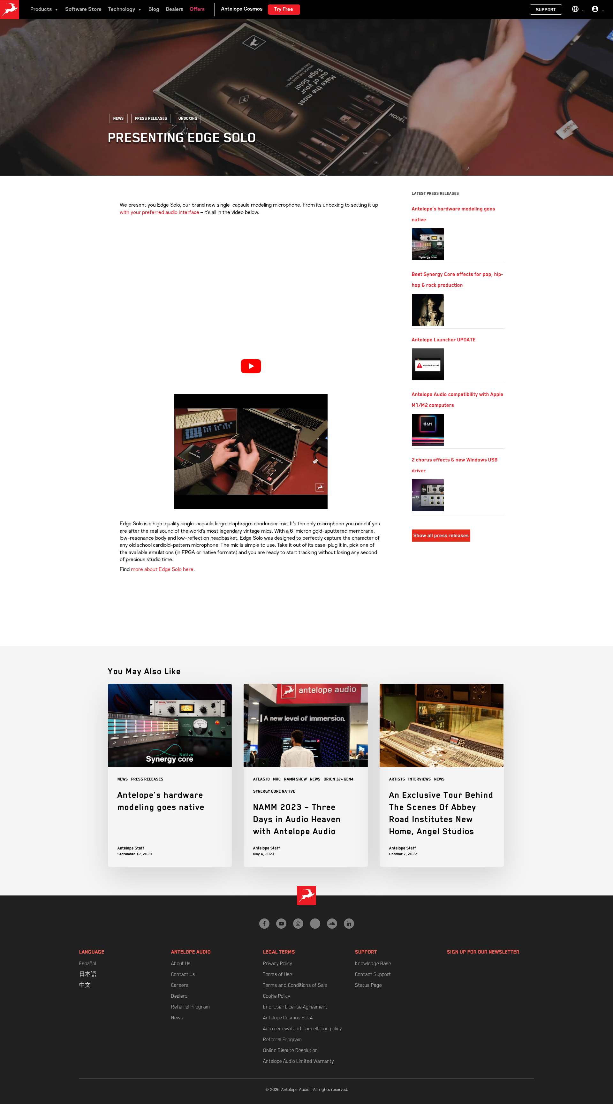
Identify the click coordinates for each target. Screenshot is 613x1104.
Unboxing (187, 118)
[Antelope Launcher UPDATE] (428, 364)
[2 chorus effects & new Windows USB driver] (428, 495)
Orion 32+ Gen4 (338, 779)
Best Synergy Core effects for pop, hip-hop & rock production (457, 279)
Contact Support (373, 974)
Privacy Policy (277, 963)
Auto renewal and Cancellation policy (302, 1029)
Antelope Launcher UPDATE (444, 340)
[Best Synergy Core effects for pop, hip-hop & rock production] (428, 310)
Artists (397, 779)
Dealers (174, 9)
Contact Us (183, 974)
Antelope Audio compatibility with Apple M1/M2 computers (457, 400)
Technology (121, 9)
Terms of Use (277, 974)
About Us (181, 963)
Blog (153, 9)
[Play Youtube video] (251, 366)
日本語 (87, 974)
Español (87, 963)
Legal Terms (279, 952)
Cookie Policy (276, 996)
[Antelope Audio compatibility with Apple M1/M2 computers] (428, 430)
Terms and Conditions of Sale (295, 985)
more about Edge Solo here (162, 569)
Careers (180, 985)
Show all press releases (441, 535)
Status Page (368, 985)
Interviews (419, 779)
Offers (197, 9)
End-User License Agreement (295, 1007)
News (118, 118)
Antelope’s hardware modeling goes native (453, 214)
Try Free (283, 9)
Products (41, 9)
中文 (85, 985)
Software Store (83, 9)
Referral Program (190, 1007)
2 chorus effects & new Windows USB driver (455, 465)
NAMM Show (295, 779)
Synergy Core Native (274, 791)
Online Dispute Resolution (290, 1050)
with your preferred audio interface (159, 212)
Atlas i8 (261, 779)
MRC (277, 779)
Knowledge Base (373, 963)
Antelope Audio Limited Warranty (298, 1061)
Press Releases (151, 118)
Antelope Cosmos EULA (288, 1018)
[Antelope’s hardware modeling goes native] (428, 244)
